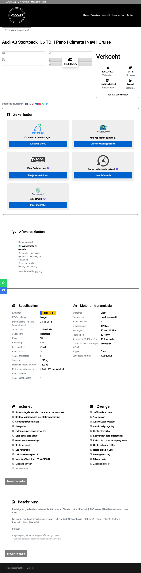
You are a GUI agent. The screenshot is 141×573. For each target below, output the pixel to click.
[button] (117, 94)
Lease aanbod (118, 15)
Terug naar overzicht (17, 30)
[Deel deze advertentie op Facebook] (26, 103)
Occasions (95, 15)
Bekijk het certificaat (38, 175)
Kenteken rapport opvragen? (37, 137)
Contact (130, 15)
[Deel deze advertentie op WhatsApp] (43, 103)
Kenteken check (38, 143)
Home (86, 15)
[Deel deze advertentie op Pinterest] (33, 103)
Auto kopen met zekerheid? (103, 137)
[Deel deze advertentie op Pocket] (40, 103)
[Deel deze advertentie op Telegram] (46, 103)
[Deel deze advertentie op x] (29, 103)
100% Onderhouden (36, 168)
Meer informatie (103, 175)
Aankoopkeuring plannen (103, 143)
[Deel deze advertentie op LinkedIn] (36, 103)
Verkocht (106, 15)
